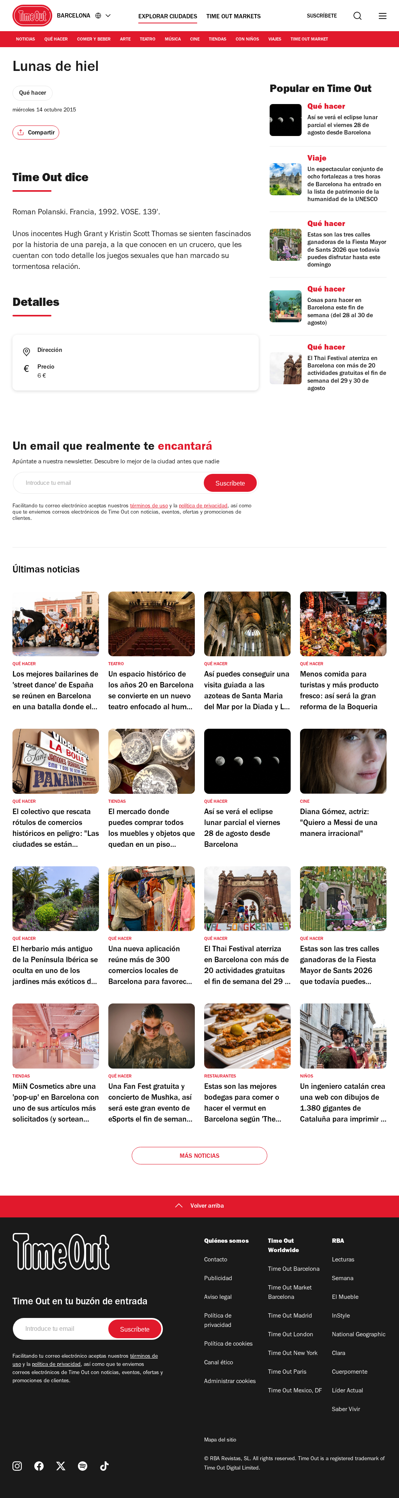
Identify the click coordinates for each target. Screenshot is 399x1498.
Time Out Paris (287, 1372)
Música (173, 39)
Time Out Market (309, 39)
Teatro (147, 39)
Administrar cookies (230, 1382)
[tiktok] (104, 1466)
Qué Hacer (56, 39)
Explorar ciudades (167, 17)
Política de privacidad (217, 1321)
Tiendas (217, 39)
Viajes (274, 39)
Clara (338, 1354)
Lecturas (343, 1260)
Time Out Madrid (290, 1316)
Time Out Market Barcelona (290, 1293)
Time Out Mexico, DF (295, 1391)
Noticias (25, 39)
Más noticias (199, 1157)
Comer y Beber (94, 39)
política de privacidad (203, 506)
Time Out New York (293, 1354)
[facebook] (39, 1466)
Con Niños (247, 39)
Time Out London (290, 1335)
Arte (125, 39)
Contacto (215, 1260)
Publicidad (218, 1279)
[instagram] (17, 1466)
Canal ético (218, 1363)
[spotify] (82, 1466)
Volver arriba (207, 1206)
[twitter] (60, 1466)
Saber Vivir (346, 1410)
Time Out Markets (234, 17)
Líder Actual (347, 1391)
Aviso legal (218, 1298)
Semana (342, 1279)
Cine (195, 39)
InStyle (341, 1316)
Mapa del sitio (220, 1440)
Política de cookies (228, 1344)
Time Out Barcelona (294, 1270)
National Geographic (358, 1335)
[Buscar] (357, 16)
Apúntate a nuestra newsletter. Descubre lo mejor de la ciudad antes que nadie (115, 462)
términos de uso (149, 506)
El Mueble (345, 1298)
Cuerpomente (349, 1372)
